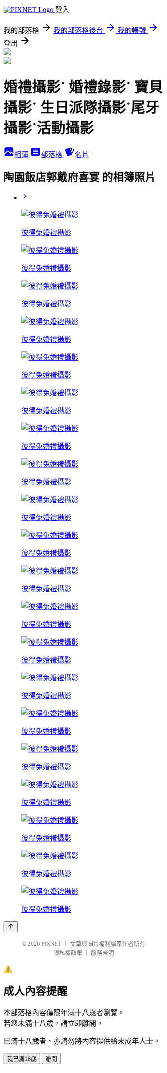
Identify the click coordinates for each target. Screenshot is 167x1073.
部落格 (52, 155)
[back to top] (11, 926)
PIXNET (51, 943)
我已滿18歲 (22, 1059)
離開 (51, 1059)
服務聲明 (102, 952)
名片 (82, 155)
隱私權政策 (67, 952)
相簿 (22, 155)
